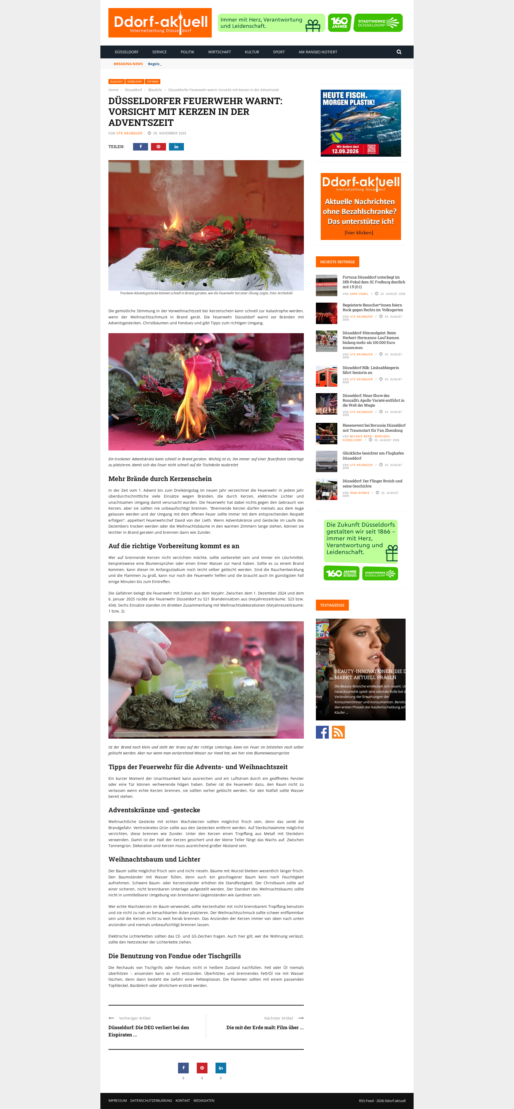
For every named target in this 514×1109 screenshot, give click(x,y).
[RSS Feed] (338, 732)
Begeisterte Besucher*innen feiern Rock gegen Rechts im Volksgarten (209, 63)
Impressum (117, 1100)
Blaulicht (117, 81)
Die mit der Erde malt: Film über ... (265, 1027)
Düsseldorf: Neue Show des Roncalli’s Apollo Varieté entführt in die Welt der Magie (374, 400)
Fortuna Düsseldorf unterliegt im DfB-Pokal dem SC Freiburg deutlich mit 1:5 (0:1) (374, 282)
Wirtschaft (219, 51)
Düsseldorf (126, 51)
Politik (187, 51)
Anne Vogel (359, 294)
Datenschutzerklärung (151, 1100)
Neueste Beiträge (337, 261)
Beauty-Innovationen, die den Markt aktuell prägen (360, 674)
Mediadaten (204, 1100)
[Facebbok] (322, 732)
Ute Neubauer (129, 133)
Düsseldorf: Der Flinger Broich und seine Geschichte (372, 483)
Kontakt (183, 1100)
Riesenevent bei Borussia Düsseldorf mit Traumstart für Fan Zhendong (374, 428)
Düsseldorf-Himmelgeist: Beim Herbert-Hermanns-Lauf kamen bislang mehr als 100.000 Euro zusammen (371, 340)
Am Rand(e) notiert (318, 51)
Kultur (252, 51)
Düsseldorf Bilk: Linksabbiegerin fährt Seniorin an (371, 370)
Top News (152, 81)
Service (159, 51)
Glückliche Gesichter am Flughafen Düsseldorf (373, 455)
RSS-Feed (366, 1100)
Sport (279, 51)
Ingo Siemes (359, 493)
